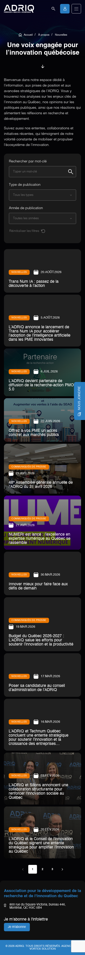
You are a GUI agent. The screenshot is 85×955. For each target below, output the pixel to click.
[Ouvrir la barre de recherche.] (53, 8)
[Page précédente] (23, 869)
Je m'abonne (17, 927)
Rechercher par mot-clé (28, 161)
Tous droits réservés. (43, 946)
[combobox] (38, 195)
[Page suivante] (62, 869)
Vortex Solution (42, 948)
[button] (76, 8)
